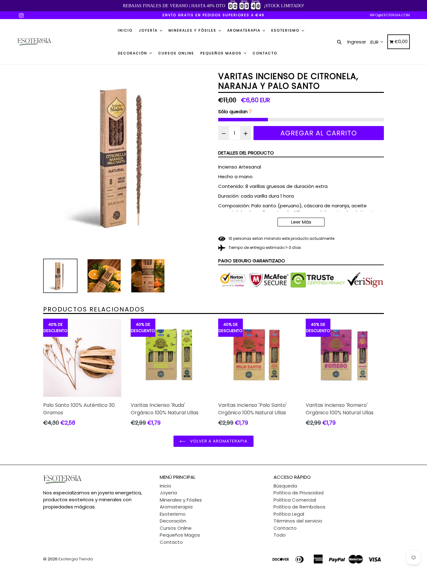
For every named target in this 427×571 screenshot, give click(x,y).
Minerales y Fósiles (193, 30)
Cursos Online (176, 53)
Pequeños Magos (221, 53)
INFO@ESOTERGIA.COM (390, 15)
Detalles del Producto (246, 152)
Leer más (301, 222)
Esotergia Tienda (75, 559)
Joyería (149, 30)
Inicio (125, 30)
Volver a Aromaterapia (218, 441)
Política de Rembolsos (299, 506)
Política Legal (289, 514)
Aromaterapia (244, 30)
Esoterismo (286, 30)
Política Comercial (295, 500)
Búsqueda (285, 486)
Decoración (133, 53)
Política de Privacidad (299, 492)
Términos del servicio (298, 521)
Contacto (265, 53)
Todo (280, 535)
